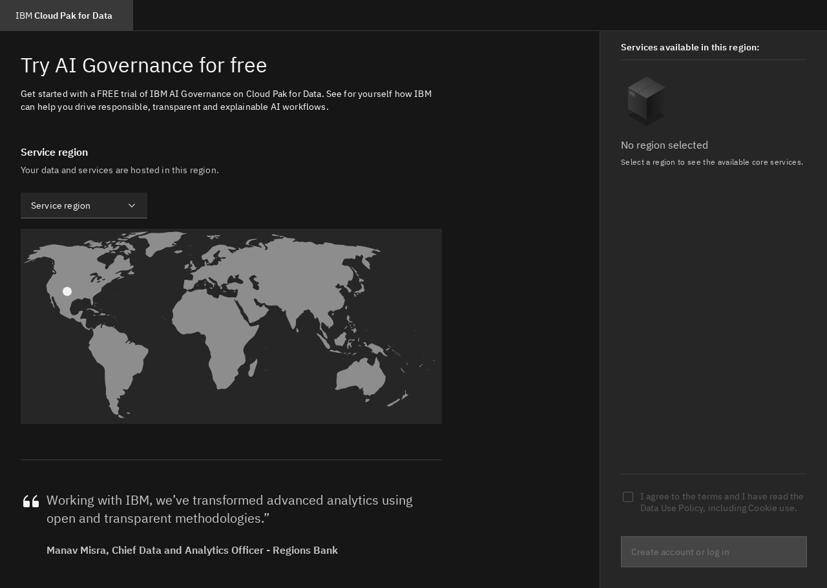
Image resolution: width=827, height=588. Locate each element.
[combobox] (84, 205)
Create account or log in (680, 552)
